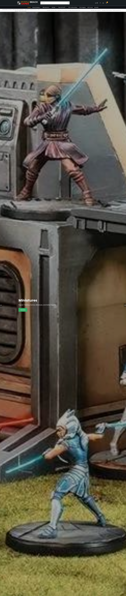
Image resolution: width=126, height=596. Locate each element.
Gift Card (90, 7)
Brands (96, 7)
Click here (22, 310)
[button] (1, 305)
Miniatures (46, 7)
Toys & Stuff (61, 7)
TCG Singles (82, 7)
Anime (53, 7)
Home (29, 7)
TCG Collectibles (72, 7)
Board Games (36, 7)
